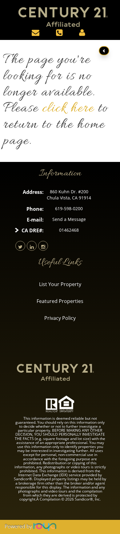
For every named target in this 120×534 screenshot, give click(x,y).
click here (68, 109)
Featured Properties (60, 301)
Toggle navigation (5, 8)
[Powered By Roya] (44, 526)
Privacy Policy (60, 318)
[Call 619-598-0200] (61, 32)
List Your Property (60, 284)
